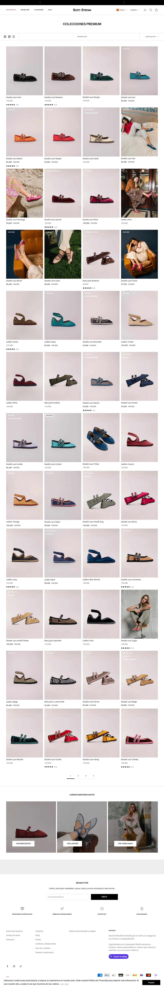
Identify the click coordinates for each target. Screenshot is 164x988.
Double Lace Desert (91, 403)
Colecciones (38, 10)
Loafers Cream (127, 342)
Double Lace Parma (91, 701)
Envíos (38, 939)
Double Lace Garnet (52, 219)
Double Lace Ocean (129, 403)
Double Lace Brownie (53, 97)
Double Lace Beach (14, 158)
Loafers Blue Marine (91, 579)
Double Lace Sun (128, 97)
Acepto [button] (151, 982)
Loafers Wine (11, 403)
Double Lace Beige (129, 701)
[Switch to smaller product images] (9, 36)
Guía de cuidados (42, 948)
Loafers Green (12, 342)
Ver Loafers (72, 844)
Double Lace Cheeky (129, 759)
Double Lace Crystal (52, 464)
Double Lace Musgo (91, 97)
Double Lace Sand (52, 280)
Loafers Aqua (50, 342)
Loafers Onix (88, 640)
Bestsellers (25, 10)
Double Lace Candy (14, 464)
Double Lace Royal (52, 522)
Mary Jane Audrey (52, 403)
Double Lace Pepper (53, 158)
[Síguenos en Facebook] (7, 966)
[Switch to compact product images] (14, 36)
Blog (50, 10)
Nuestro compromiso (44, 952)
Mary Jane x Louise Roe (54, 701)
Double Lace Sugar (129, 640)
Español (134, 10)
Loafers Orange (12, 522)
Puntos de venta (13, 935)
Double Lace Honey (91, 759)
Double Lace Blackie (14, 759)
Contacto (39, 931)
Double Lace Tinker (91, 464)
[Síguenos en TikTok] (20, 966)
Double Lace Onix (13, 97)
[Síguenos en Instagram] (14, 966)
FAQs (37, 935)
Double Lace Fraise (129, 280)
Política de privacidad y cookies (82, 931)
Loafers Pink (126, 219)
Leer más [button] (64, 984)
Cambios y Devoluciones (45, 944)
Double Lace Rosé (90, 219)
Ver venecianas (125, 844)
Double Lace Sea (128, 158)
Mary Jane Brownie (91, 280)
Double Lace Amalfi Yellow (17, 640)
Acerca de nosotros (14, 931)
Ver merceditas (23, 844)
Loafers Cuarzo (127, 464)
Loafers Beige (12, 702)
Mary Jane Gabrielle (52, 640)
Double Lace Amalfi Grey (93, 522)
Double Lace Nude (91, 158)
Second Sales (11, 10)
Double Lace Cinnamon (131, 579)
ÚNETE (104, 897)
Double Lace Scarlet (52, 759)
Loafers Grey (11, 579)
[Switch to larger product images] (5, 36)
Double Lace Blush (14, 280)
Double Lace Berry (129, 522)
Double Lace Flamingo (15, 219)
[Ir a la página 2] (93, 776)
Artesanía (10, 939)
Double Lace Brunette (92, 342)
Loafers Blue (49, 579)
